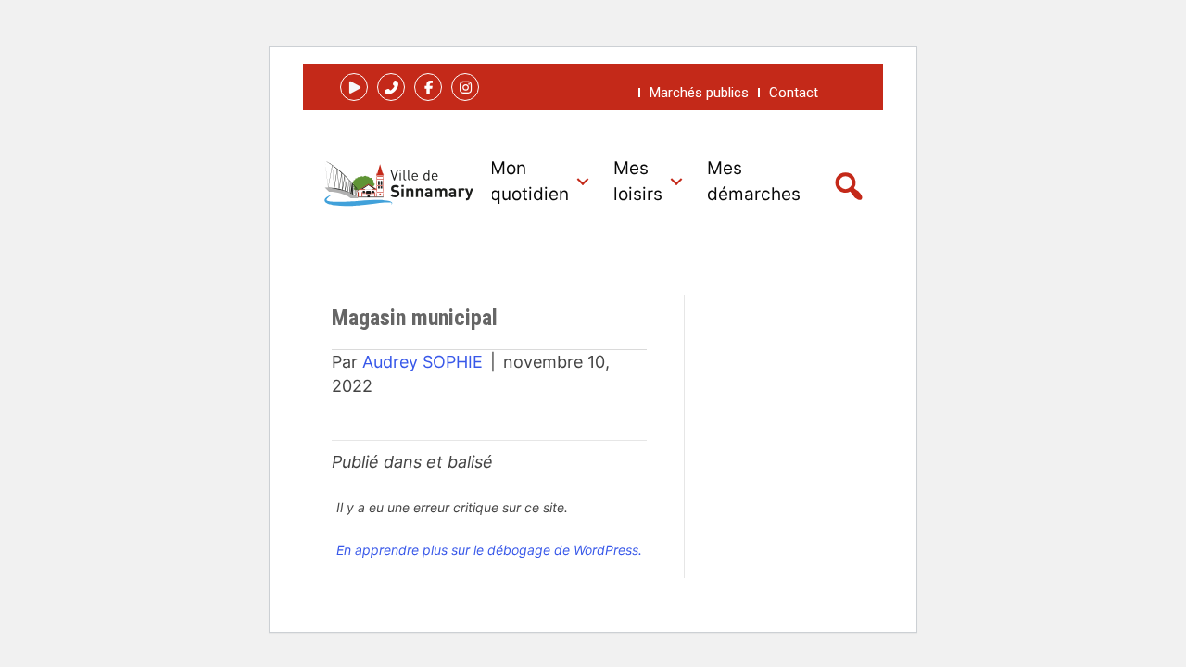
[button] (354, 87)
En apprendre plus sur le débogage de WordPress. (489, 550)
